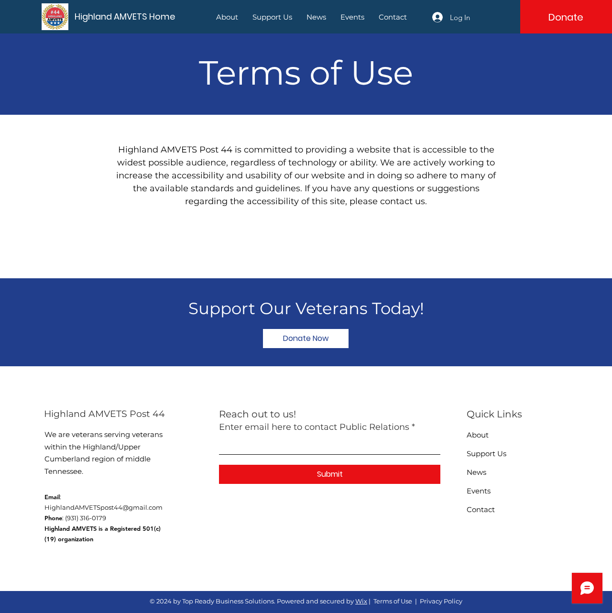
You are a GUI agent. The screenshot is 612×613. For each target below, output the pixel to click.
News (476, 472)
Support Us (486, 453)
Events (479, 490)
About (478, 434)
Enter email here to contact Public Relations (314, 427)
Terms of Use (392, 601)
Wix (361, 601)
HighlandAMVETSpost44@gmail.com (103, 507)
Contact (481, 509)
